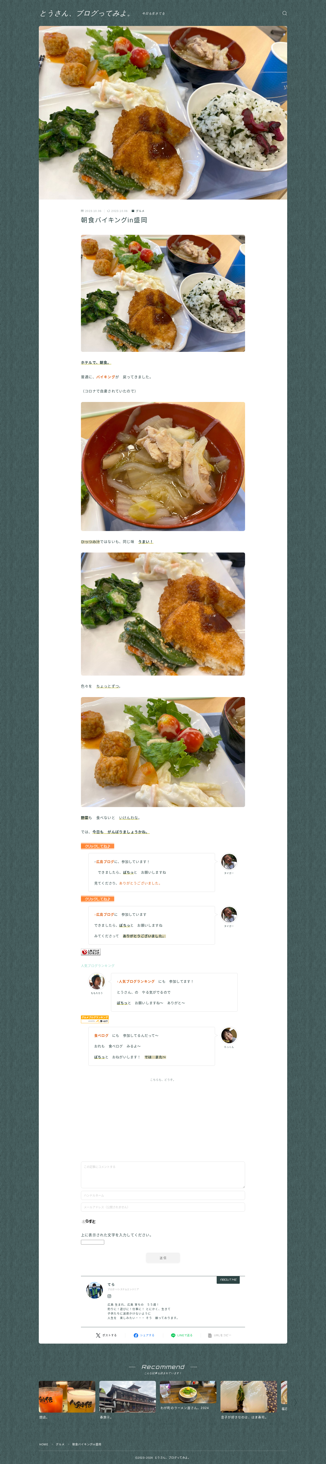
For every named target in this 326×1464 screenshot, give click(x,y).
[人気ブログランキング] (163, 952)
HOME (43, 1444)
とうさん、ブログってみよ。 (86, 13)
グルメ (140, 211)
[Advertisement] (163, 1118)
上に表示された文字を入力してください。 (117, 1235)
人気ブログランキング (98, 966)
